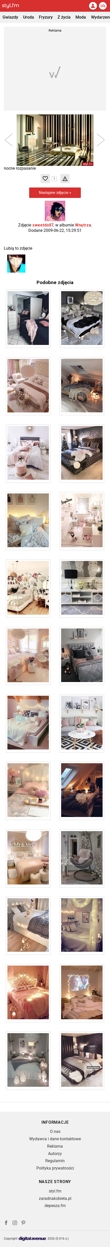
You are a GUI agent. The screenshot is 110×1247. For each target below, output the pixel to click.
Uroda (28, 17)
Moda (80, 17)
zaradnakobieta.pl (55, 1198)
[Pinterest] (23, 1223)
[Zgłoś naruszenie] (65, 178)
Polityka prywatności (55, 1168)
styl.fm (55, 1191)
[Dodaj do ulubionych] (45, 178)
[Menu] (103, 6)
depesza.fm (55, 1205)
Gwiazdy (10, 17)
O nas (55, 1131)
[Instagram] (15, 1223)
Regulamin (55, 1160)
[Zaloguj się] (93, 6)
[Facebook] (6, 1223)
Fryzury (46, 17)
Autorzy (55, 1153)
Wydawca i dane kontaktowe (55, 1138)
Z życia (64, 17)
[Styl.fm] (13, 5)
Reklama (55, 1146)
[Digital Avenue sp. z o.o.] (32, 1239)
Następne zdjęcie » (55, 192)
